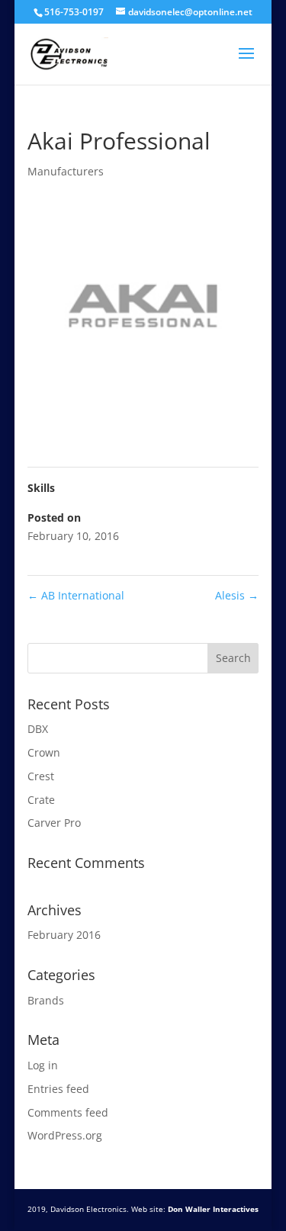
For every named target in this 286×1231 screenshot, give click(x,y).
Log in (42, 1065)
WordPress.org (64, 1135)
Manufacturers (65, 171)
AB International (75, 595)
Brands (45, 1000)
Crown (43, 752)
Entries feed (58, 1089)
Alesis (237, 595)
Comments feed (67, 1112)
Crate (41, 799)
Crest (40, 776)
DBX (37, 729)
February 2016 (64, 934)
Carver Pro (54, 822)
